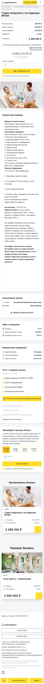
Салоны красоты (7, 9)
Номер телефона (8, 61)
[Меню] (40, 2)
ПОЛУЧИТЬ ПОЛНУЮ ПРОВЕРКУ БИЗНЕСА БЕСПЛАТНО (22, 398)
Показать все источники (11, 419)
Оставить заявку (30, 2)
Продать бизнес (22, 636)
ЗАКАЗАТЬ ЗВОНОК (18, 680)
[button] (40, 95)
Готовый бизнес (6, 7)
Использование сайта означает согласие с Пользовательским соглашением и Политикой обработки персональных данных (22, 655)
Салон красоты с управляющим (17, 579)
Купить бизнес (22, 630)
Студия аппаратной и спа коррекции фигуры (20, 514)
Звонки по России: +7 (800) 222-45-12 (15, 616)
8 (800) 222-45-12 (22, 53)
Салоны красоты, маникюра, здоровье (26, 7)
